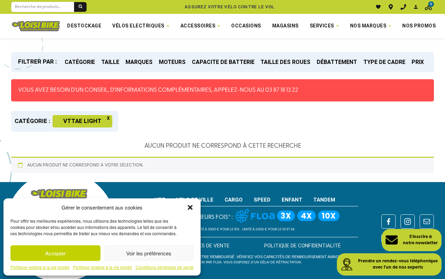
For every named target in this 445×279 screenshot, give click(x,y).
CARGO (234, 200)
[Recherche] (80, 7)
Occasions (246, 25)
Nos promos (419, 25)
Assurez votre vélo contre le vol (230, 6)
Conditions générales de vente (165, 267)
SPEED (262, 200)
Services (322, 25)
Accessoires (198, 25)
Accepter (55, 253)
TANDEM (324, 200)
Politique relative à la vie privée (40, 267)
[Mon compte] (415, 7)
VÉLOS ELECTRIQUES (138, 25)
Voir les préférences (148, 253)
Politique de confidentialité (302, 246)
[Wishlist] (378, 7)
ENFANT (292, 200)
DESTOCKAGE (84, 25)
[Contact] (403, 7)
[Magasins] (390, 7)
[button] (190, 207)
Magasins (285, 25)
